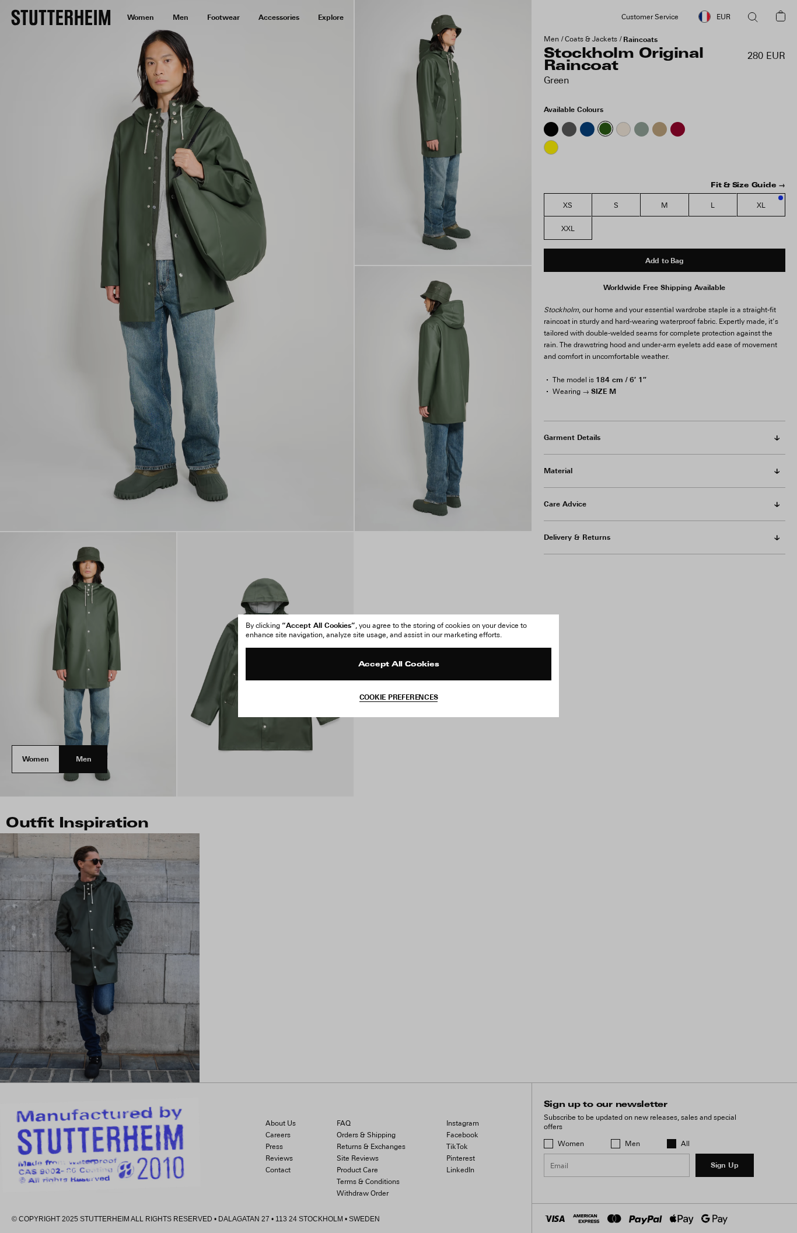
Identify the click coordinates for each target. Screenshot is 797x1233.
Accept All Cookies (398, 664)
